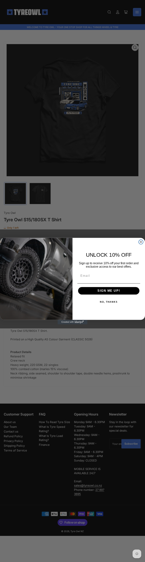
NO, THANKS (109, 302)
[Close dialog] (141, 242)
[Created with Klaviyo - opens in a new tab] (72, 322)
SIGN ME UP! (108, 290)
